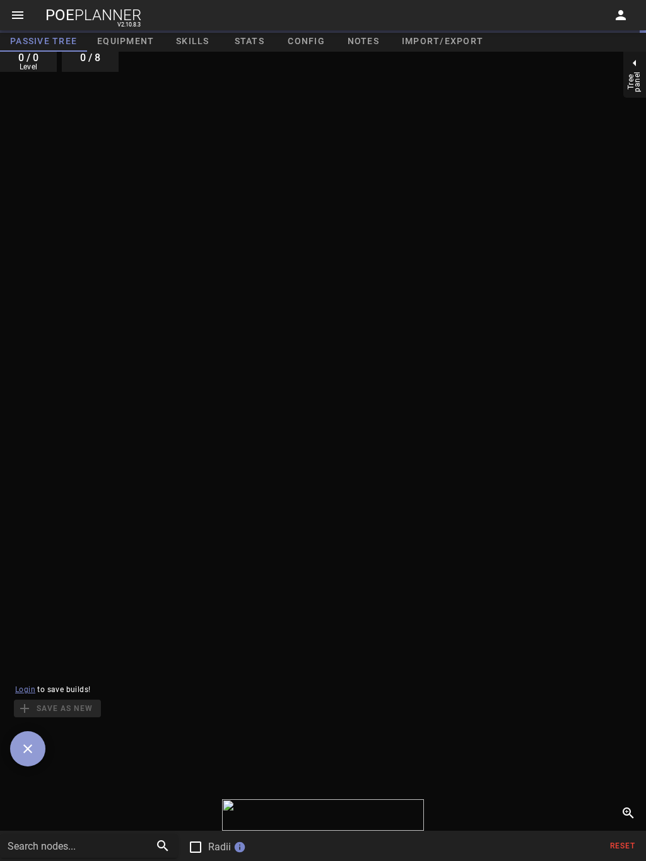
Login (25, 689)
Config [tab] (306, 41)
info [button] (239, 847)
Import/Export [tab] (442, 41)
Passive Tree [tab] (43, 41)
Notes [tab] (363, 41)
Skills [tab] (192, 41)
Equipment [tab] (125, 41)
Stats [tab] (249, 41)
